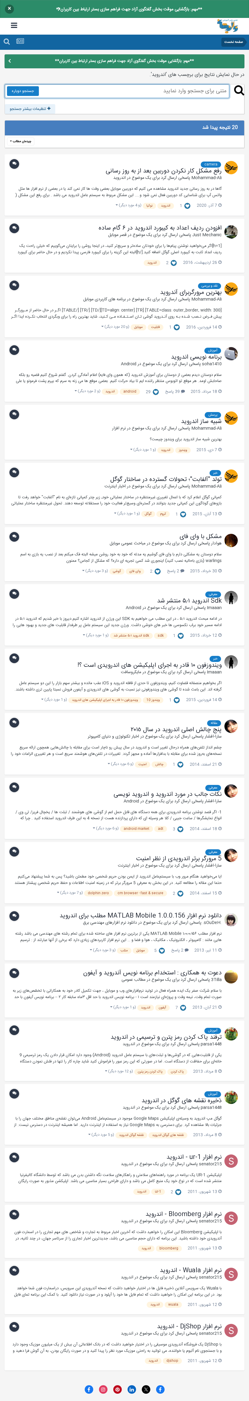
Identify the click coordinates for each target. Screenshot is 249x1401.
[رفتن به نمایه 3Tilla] (231, 976)
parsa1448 (211, 1044)
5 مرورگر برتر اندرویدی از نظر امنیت (179, 859)
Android (128, 364)
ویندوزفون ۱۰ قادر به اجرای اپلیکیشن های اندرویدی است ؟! (149, 665)
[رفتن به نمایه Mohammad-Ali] (231, 167)
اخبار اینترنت (115, 486)
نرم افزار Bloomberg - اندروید (183, 1214)
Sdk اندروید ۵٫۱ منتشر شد (189, 601)
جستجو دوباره (23, 91)
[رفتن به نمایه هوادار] (231, 540)
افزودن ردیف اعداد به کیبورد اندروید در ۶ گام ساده (160, 228)
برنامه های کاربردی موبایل (104, 299)
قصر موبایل (117, 235)
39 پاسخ (173, 391)
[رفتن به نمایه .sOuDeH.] (231, 919)
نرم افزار (119, 428)
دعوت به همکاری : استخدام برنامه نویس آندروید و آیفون (152, 973)
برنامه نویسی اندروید (196, 357)
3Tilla (216, 979)
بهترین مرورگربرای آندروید (191, 292)
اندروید (119, 178)
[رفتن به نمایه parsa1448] (231, 1034)
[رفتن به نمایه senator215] (231, 1161)
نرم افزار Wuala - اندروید (191, 1270)
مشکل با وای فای (200, 536)
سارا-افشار (213, 736)
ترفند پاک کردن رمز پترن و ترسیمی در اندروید (166, 1037)
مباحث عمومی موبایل (127, 543)
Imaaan (214, 608)
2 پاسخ (173, 571)
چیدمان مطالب (21, 141)
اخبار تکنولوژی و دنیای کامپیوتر (113, 736)
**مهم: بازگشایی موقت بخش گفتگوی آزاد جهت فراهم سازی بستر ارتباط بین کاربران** (129, 9)
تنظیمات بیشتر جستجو (28, 109)
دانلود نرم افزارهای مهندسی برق (110, 922)
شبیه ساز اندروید (201, 421)
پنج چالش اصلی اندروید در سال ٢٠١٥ (176, 730)
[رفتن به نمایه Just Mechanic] (231, 232)
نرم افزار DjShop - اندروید (189, 1327)
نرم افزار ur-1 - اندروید (194, 1157)
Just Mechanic (207, 235)
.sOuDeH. (212, 922)
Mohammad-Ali (206, 178)
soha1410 (212, 364)
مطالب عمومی (133, 979)
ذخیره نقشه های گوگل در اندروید (182, 1101)
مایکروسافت (131, 672)
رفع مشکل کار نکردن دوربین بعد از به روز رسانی (164, 171)
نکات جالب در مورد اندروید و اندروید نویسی (168, 794)
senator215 (210, 1164)
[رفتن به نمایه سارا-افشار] (231, 726)
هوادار (216, 543)
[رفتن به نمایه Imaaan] (231, 597)
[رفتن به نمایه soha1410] (231, 353)
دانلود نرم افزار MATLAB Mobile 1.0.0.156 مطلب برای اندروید (141, 916)
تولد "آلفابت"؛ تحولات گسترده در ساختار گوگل (166, 479)
